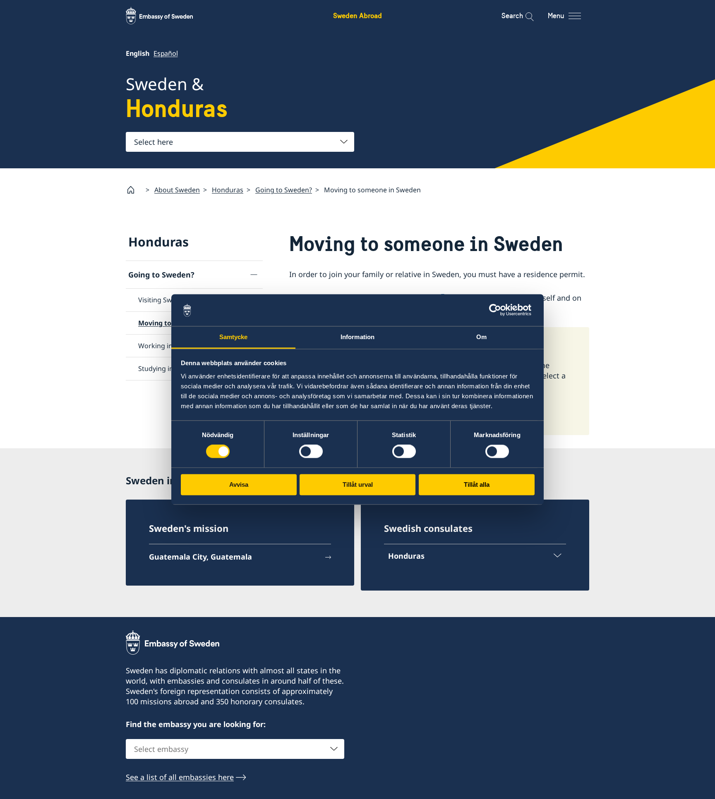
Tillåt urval (358, 484)
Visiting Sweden (163, 299)
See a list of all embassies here (180, 777)
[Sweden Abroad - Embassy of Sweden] (167, 15)
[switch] (311, 451)
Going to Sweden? (283, 189)
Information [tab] (357, 336)
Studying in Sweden (169, 368)
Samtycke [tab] (233, 336)
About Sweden (177, 189)
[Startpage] (134, 190)
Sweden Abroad (357, 15)
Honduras (227, 189)
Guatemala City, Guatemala (200, 557)
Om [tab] (481, 336)
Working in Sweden (168, 345)
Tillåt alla (476, 484)
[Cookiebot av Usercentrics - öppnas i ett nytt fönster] (498, 310)
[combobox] (240, 142)
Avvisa (238, 484)
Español (166, 53)
